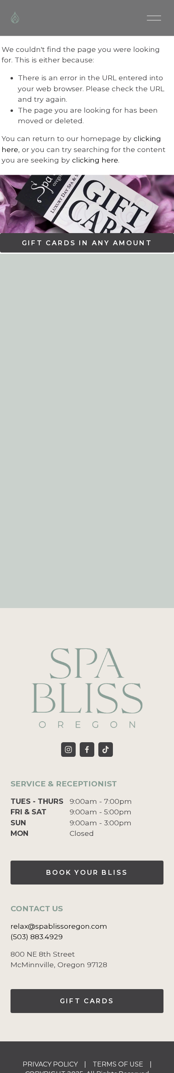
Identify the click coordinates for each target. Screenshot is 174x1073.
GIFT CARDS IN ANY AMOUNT (87, 243)
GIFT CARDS (87, 1001)
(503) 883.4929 (37, 936)
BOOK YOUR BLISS (87, 872)
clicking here (95, 160)
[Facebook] (87, 749)
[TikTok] (105, 749)
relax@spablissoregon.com (59, 926)
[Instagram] (68, 749)
